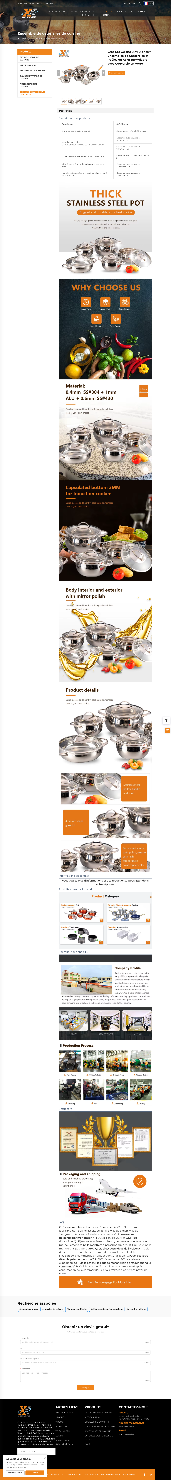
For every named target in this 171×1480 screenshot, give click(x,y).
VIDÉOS (121, 11)
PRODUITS (106, 11)
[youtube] (134, 3)
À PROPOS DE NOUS (83, 11)
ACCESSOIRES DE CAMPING (28, 85)
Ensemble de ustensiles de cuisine (48, 38)
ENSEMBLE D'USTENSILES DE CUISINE (32, 93)
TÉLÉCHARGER (87, 15)
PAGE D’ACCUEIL (56, 11)
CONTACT (107, 15)
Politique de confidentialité (122, 1474)
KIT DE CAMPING (28, 65)
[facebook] (130, 3)
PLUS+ (88, 1444)
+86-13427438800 (33, 3)
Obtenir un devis (116, 73)
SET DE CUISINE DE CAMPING (29, 58)
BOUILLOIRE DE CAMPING (33, 71)
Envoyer (85, 1388)
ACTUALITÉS (138, 11)
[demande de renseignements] (167, 730)
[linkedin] (125, 3)
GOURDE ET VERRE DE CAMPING (31, 77)
